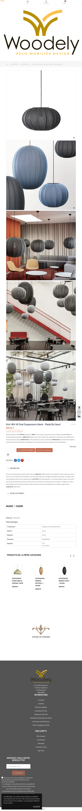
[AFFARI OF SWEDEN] (41, 632)
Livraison (41, 700)
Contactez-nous (41, 747)
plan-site (41, 750)
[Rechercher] (46, 2)
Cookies (41, 703)
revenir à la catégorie (44, 450)
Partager (15, 460)
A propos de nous (41, 711)
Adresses (41, 743)
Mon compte (41, 736)
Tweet (18, 460)
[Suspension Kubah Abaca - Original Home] (17, 570)
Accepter (36, 806)
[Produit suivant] (74, 424)
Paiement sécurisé (41, 714)
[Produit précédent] (72, 424)
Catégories (27, 2)
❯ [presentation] (73, 556)
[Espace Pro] (9, 1)
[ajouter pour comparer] (8, 454)
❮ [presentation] (70, 556)
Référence (9, 518)
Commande (41, 740)
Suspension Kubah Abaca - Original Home (17, 580)
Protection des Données (41, 721)
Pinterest (22, 460)
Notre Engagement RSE (41, 725)
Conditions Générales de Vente (41, 718)
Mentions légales (41, 707)
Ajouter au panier (27, 450)
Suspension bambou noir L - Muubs (64, 580)
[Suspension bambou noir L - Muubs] (64, 570)
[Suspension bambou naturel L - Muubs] (41, 570)
